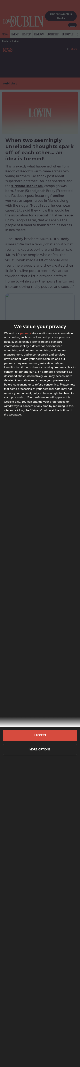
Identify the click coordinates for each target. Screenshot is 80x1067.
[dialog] (40, 693)
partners (25, 333)
